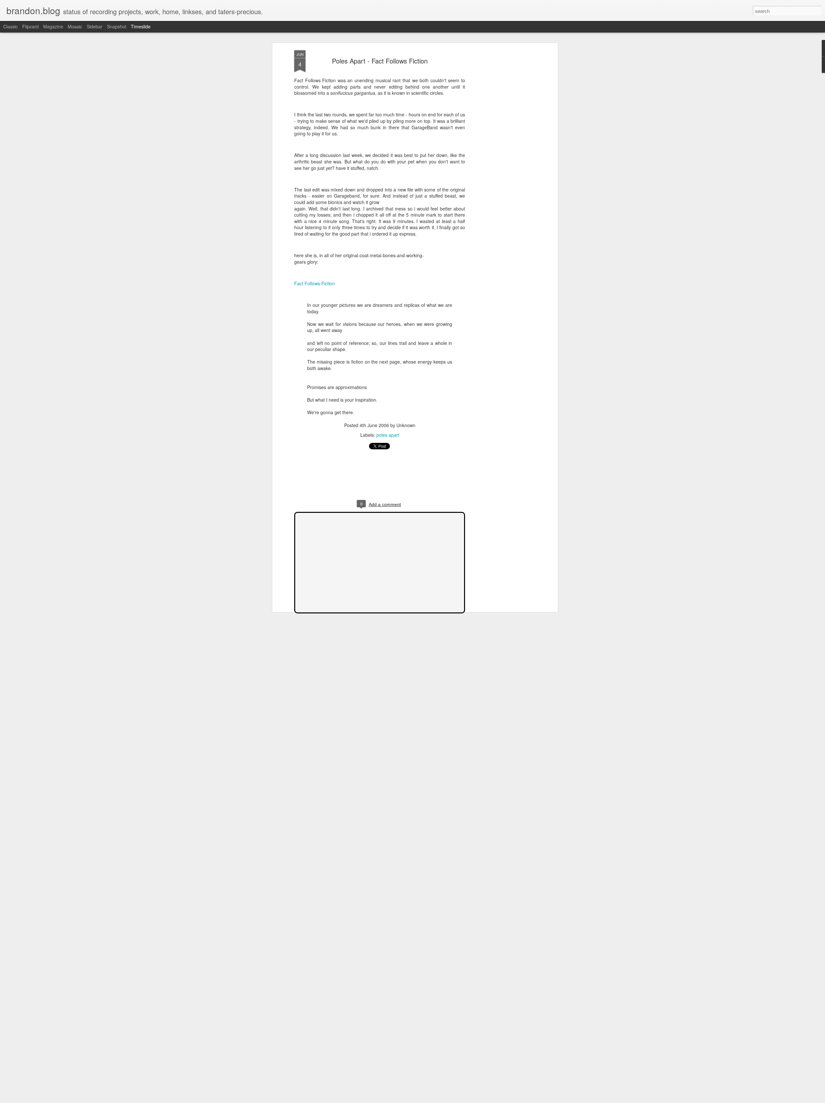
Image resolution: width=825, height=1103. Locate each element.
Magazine (53, 26)
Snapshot (116, 26)
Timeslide (140, 26)
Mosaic (75, 26)
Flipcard (30, 26)
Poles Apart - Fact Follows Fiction (380, 60)
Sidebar (94, 26)
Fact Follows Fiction (314, 283)
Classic (10, 26)
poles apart (387, 435)
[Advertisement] (500, 152)
